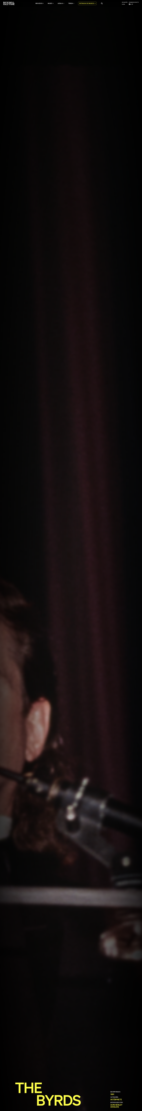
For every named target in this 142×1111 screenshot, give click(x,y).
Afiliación (124, 2)
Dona (123, 4)
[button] (102, 3)
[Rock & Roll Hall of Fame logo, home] (9, 3)
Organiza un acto (134, 2)
